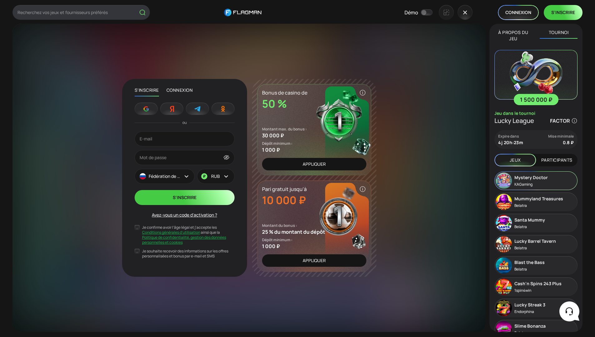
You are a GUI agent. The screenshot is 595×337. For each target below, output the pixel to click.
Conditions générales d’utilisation (171, 232)
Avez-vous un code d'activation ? (184, 215)
